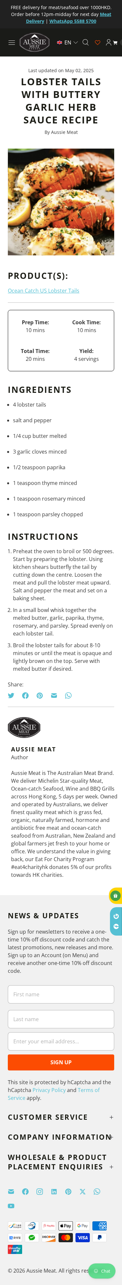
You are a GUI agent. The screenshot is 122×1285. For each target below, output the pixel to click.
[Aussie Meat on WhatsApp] (101, 1191)
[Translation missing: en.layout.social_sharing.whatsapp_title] (68, 695)
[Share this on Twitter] (13, 695)
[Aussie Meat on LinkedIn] (58, 1191)
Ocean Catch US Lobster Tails (43, 290)
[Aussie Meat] (34, 42)
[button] (67, 42)
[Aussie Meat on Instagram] (43, 1191)
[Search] (85, 42)
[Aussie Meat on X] (86, 1191)
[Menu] (11, 42)
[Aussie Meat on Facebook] (29, 1191)
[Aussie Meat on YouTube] (15, 1206)
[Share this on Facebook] (25, 695)
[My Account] (109, 42)
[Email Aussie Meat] (15, 1191)
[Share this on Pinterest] (40, 695)
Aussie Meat (41, 1270)
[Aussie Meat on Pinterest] (72, 1191)
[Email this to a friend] (54, 695)
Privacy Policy (49, 1090)
